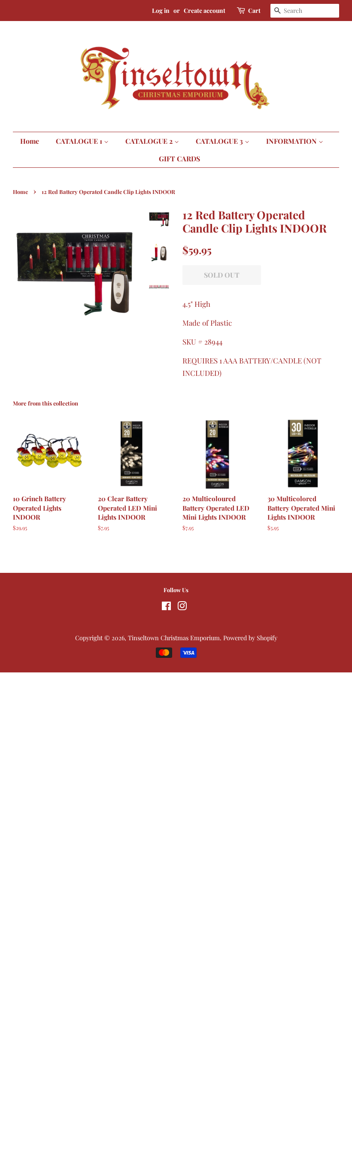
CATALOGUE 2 (149, 140)
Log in (161, 10)
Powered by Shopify (250, 637)
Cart (254, 10)
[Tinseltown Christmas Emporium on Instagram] (182, 607)
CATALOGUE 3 (220, 140)
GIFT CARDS (179, 158)
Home (29, 140)
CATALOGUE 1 (80, 140)
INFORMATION (292, 140)
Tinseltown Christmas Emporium (174, 637)
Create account (204, 10)
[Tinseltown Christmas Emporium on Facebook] (166, 607)
